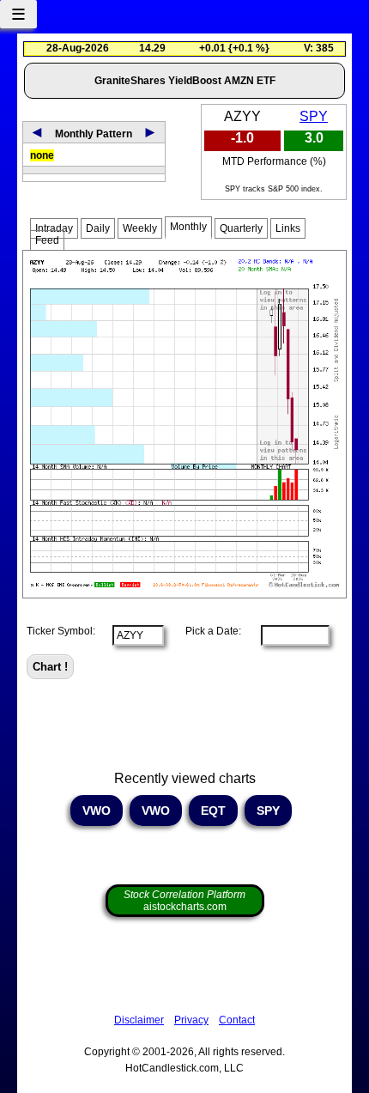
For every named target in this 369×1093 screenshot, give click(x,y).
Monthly (188, 227)
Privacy (191, 1020)
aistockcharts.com (184, 901)
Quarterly (241, 228)
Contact (237, 1020)
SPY (313, 116)
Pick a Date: (208, 631)
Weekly (140, 228)
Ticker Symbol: (61, 631)
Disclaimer (139, 1020)
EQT (213, 810)
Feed (47, 240)
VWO (96, 810)
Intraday (54, 228)
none (42, 155)
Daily (98, 228)
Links (287, 228)
